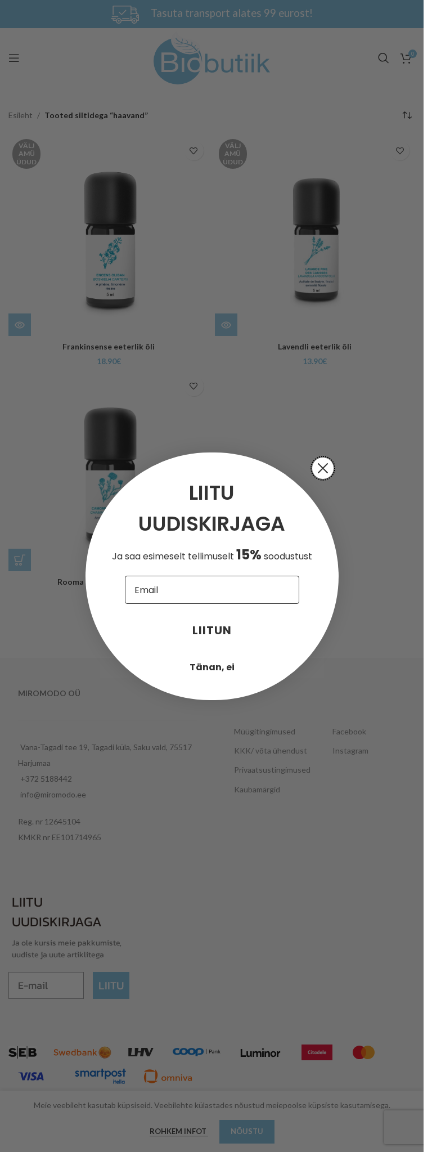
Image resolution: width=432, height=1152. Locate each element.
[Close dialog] (323, 468)
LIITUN (212, 630)
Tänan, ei (212, 667)
